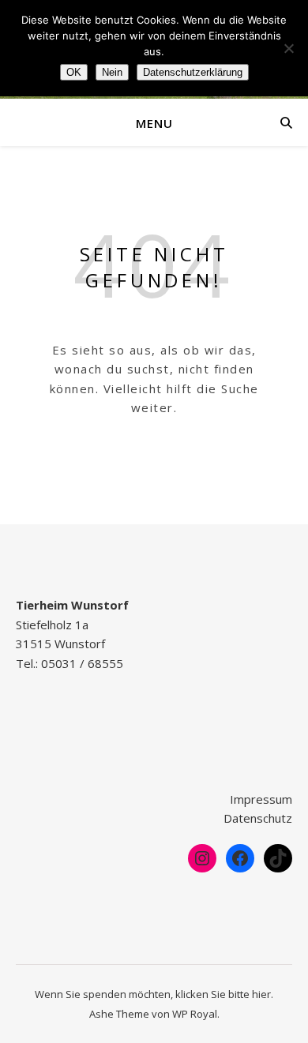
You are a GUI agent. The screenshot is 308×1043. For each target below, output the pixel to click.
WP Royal (194, 1014)
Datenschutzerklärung (192, 72)
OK (73, 72)
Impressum (261, 799)
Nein (112, 72)
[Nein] (288, 48)
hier (261, 994)
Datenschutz (257, 818)
